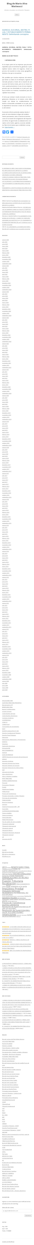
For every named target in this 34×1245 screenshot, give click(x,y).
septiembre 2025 (6, 263)
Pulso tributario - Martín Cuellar (10, 1048)
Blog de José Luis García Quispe (10, 1074)
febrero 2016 (5, 512)
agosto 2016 (5, 499)
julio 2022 (4, 346)
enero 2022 (5, 359)
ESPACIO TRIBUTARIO (8, 1167)
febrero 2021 (5, 382)
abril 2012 (4, 612)
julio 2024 (4, 294)
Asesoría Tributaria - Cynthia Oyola (11, 1093)
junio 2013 (5, 581)
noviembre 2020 (6, 389)
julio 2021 (4, 372)
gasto (4, 886)
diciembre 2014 (6, 543)
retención (19, 915)
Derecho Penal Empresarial (9, 1128)
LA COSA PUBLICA (7, 1182)
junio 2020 (5, 400)
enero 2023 (5, 333)
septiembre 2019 (6, 419)
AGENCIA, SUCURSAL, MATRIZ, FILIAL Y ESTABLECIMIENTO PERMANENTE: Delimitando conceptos (16, 32)
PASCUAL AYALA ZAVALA (8, 1059)
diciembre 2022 (6, 335)
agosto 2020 (5, 395)
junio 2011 (5, 633)
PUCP (3, 1121)
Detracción (5, 737)
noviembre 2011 (6, 623)
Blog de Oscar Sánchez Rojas (10, 1076)
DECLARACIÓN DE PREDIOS (25, 871)
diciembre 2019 (6, 413)
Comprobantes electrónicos (9, 716)
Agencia (6, 141)
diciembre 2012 (6, 594)
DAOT (3, 729)
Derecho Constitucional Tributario (11, 733)
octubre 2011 (5, 625)
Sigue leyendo (10, 127)
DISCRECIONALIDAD (22, 873)
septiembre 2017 (6, 471)
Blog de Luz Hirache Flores (9, 1089)
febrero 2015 (5, 538)
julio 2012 (4, 605)
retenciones (9, 914)
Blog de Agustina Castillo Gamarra (11, 1069)
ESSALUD (4, 879)
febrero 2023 (5, 330)
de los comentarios (8, 854)
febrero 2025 (5, 279)
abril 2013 (4, 586)
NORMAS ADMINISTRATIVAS (9, 781)
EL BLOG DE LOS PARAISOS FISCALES (12, 1162)
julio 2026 (4, 242)
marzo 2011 (5, 640)
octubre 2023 (5, 313)
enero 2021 (5, 385)
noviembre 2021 (6, 363)
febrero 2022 (5, 356)
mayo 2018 (5, 454)
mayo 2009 (5, 687)
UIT (3, 837)
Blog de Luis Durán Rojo (8, 1078)
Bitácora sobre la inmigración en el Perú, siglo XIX (15, 1134)
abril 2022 (4, 352)
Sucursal (24, 143)
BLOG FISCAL (5, 1165)
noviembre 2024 (6, 285)
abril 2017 (4, 482)
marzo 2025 (5, 276)
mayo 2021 (5, 376)
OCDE (3, 1147)
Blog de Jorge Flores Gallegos (10, 1085)
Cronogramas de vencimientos (10, 726)
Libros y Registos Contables (9, 776)
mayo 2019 (5, 428)
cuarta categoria (9, 871)
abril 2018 (4, 456)
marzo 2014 (5, 562)
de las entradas (7, 852)
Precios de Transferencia (9, 794)
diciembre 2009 (6, 672)
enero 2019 (5, 437)
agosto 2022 (5, 343)
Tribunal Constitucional (8, 1106)
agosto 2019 (5, 421)
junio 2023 (5, 322)
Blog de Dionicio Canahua (9, 1171)
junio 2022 (5, 348)
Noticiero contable (7, 1046)
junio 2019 (5, 426)
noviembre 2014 (6, 545)
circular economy (7, 711)
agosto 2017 (5, 473)
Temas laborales (6, 817)
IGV (8, 886)
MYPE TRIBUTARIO (7, 778)
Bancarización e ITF (7, 705)
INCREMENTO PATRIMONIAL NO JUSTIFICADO (15, 894)
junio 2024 (5, 296)
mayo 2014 (5, 558)
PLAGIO (4, 787)
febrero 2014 (5, 564)
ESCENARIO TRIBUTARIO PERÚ (10, 1056)
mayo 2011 (5, 636)
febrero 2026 (5, 253)
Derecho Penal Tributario (9, 735)
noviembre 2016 (6, 493)
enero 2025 (5, 281)
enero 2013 (5, 592)
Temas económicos (7, 815)
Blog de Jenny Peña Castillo (9, 1080)
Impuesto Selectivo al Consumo (10, 765)
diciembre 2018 (6, 439)
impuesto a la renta (19, 886)
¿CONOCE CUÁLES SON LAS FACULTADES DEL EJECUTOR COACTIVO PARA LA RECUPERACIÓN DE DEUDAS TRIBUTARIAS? (16, 946)
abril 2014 (4, 560)
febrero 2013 (5, 590)
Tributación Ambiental (8, 824)
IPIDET (4, 1113)
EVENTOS (4, 742)
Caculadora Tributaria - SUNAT (10, 1126)
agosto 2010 (5, 655)
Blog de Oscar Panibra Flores (10, 1184)
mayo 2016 (5, 506)
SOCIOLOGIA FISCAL (7, 1158)
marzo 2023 (5, 328)
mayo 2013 (5, 584)
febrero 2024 (5, 305)
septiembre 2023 (6, 315)
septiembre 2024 (6, 289)
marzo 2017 (5, 484)
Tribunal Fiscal (6, 1104)
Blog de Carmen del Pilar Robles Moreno (13, 1039)
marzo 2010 (5, 666)
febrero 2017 (5, 486)
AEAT (3, 1119)
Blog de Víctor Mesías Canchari (10, 1186)
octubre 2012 (5, 599)
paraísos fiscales (9, 897)
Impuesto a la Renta (7, 761)
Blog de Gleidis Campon (8, 1188)
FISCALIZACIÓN (6, 748)
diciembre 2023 (6, 309)
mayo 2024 (5, 298)
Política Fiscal (5, 791)
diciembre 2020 (6, 387)
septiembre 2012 (6, 601)
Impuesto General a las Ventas (10, 763)
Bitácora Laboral (6, 1095)
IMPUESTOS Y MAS (7, 1156)
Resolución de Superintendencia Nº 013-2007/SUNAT (16, 911)
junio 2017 (5, 478)
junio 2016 (5, 504)
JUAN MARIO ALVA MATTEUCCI (20, 145)
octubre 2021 (5, 365)
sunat (29, 915)
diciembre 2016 (6, 491)
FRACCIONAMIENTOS (7, 750)
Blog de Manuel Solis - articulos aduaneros (14, 1191)
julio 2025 (4, 268)
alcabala (9, 867)
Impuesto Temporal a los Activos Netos (12, 768)
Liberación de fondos (8, 772)
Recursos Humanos (7, 802)
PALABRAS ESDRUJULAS (8, 1139)
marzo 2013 (5, 588)
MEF (3, 1117)
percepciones (21, 898)
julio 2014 (4, 553)
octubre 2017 (5, 469)
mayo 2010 (5, 662)
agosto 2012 (5, 603)
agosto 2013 (5, 577)
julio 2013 (4, 579)
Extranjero (5, 744)
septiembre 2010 (6, 653)
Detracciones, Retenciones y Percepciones (14, 739)
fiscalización (9, 883)
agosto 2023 (5, 318)
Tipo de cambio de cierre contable (11, 822)
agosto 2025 (5, 266)
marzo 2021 (5, 380)
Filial (28, 141)
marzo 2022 (5, 354)
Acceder (4, 850)
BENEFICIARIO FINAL (7, 707)
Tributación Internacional (13, 139)
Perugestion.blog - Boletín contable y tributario (15, 1052)
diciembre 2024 (6, 283)
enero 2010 (5, 670)
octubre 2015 (5, 521)
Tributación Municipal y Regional (11, 832)
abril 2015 (4, 534)
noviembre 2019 (6, 415)
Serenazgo (24, 915)
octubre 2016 (5, 495)
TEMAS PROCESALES (7, 819)
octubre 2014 (5, 547)
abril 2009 (4, 690)
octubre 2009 (5, 677)
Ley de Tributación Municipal (9, 896)
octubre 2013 (5, 573)
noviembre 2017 (6, 467)
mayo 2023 (5, 324)
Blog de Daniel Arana (8, 1072)
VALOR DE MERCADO (9, 916)
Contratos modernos (8, 718)
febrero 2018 (5, 460)
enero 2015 (5, 540)
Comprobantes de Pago (8, 713)
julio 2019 (4, 424)
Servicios (4, 804)
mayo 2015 (5, 532)
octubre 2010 (5, 651)
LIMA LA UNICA (6, 1178)
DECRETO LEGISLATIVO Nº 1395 (10, 731)
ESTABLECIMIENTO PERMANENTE (18, 141)
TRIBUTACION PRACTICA (8, 1141)
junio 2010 (5, 659)
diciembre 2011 (6, 620)
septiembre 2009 (6, 679)
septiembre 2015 (6, 523)
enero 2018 (5, 462)
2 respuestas (5, 38)
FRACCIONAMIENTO (23, 884)
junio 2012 (5, 607)
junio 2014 (5, 556)
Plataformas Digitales (8, 789)
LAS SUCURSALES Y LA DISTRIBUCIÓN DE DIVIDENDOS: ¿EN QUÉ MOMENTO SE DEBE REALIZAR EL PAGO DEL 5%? (16, 184)
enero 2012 (5, 618)
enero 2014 (5, 566)
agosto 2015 (5, 525)
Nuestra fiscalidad (7, 1043)
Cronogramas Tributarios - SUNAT (11, 1130)
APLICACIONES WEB (7, 700)
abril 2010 (4, 664)
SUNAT (4, 1102)
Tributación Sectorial (7, 835)
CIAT (3, 1108)
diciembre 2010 (6, 646)
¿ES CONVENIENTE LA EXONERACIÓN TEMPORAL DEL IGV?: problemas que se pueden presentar (17, 222)
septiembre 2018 (6, 445)
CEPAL (4, 1152)
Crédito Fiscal (5, 724)
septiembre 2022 (6, 341)
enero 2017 (5, 488)
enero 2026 (5, 255)
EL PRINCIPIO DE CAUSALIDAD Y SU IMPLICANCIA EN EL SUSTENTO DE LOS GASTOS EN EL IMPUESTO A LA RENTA (16, 203)
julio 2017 (4, 475)
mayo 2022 (5, 350)
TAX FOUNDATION (7, 1149)
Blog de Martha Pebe (8, 1067)
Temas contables (7, 813)
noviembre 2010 (6, 649)
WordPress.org (6, 856)
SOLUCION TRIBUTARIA (8, 1041)
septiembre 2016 (6, 497)
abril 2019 (4, 430)
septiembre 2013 (6, 575)
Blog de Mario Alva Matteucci (17, 5)
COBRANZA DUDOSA (7, 869)
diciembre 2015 (6, 517)
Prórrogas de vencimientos (9, 798)
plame (4, 901)
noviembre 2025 (6, 259)
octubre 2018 (5, 443)
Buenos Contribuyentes (8, 709)
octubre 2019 (5, 417)
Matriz (4, 143)
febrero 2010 (5, 668)
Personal (4, 783)
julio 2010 (4, 657)
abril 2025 (4, 274)
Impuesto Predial (12, 888)
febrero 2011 (5, 642)
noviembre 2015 (6, 519)
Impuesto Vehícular (11, 891)
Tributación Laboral (7, 828)
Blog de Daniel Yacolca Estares (10, 1087)
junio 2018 (5, 452)
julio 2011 (4, 631)
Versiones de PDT (7, 839)
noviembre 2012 (6, 597)
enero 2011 (5, 644)
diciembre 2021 (6, 361)
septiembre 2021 (6, 367)
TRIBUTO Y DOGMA (7, 1175)
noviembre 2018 (6, 441)
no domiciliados (10, 143)
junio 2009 (5, 685)
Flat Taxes (5, 1154)
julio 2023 (4, 320)
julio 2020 (4, 398)
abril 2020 (4, 404)
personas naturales (25, 899)
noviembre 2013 (6, 571)
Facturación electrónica (8, 746)
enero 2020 (5, 411)
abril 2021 (4, 378)
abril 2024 (4, 300)
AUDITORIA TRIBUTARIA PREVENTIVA (11, 703)
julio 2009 (4, 683)
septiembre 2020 (6, 393)
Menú (17, 14)
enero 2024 (5, 307)
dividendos (5, 876)
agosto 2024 (5, 292)
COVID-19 (4, 722)
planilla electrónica (12, 901)
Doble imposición (16, 875)
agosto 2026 (5, 240)
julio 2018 (4, 449)
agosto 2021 (5, 369)
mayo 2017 (5, 480)
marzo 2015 (5, 536)
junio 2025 (5, 270)
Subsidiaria (18, 143)
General (19, 137)
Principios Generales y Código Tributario (13, 796)
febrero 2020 (5, 408)
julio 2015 (4, 527)
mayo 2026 (5, 246)
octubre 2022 (5, 339)
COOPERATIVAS (6, 720)
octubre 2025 (5, 261)
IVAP (3, 770)
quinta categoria (10, 904)
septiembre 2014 (6, 549)
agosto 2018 (5, 447)
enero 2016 (5, 514)
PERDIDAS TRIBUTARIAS (10, 899)
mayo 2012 (5, 610)
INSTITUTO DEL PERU (7, 1136)
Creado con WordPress (8, 1241)
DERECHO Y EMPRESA (8, 1173)
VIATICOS (18, 916)
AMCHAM (4, 1132)
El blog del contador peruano (10, 1050)
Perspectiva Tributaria (8, 785)
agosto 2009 (5, 681)
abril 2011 (4, 638)
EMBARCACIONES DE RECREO (15, 877)
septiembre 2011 (6, 627)
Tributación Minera (7, 830)
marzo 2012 (5, 614)
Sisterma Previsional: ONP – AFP (11, 806)
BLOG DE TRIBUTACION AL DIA (10, 1143)
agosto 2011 (5, 629)
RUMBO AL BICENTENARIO (9, 1180)
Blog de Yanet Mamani (8, 1061)
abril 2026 (4, 248)
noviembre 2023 (6, 311)
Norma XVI (27, 896)
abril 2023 (4, 326)
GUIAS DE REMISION (7, 755)
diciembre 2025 (6, 257)
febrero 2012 (5, 616)
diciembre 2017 (6, 465)
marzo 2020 (5, 406)
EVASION (10, 879)
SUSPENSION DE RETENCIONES (10, 811)
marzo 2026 (5, 250)
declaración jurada (6, 872)
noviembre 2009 (6, 675)
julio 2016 (4, 501)
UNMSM (4, 1123)
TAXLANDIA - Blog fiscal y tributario (11, 1054)
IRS (3, 1160)
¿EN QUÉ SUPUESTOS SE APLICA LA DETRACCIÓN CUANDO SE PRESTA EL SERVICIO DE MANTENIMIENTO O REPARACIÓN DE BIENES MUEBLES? (16, 1011)
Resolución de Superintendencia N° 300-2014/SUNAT (16, 907)
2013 (4, 867)
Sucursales (5, 809)
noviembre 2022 (6, 337)
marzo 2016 (5, 510)
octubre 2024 (5, 287)
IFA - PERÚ (5, 1115)
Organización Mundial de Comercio (11, 1145)
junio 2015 (5, 530)
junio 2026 (5, 244)
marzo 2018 (5, 458)
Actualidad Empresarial (8, 1100)
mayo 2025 (5, 272)
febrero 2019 (5, 434)
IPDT (3, 1110)
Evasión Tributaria (12, 881)
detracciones (7, 874)
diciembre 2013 (6, 568)
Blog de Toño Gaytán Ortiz (9, 1082)
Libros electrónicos (7, 774)
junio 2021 (5, 374)
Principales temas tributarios (10, 1091)
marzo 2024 (5, 302)
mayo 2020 (5, 402)
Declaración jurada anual (18, 872)
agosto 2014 (5, 551)
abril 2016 (4, 508)
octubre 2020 (5, 391)
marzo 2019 (5, 432)
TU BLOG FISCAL (6, 1169)
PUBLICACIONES (6, 800)
